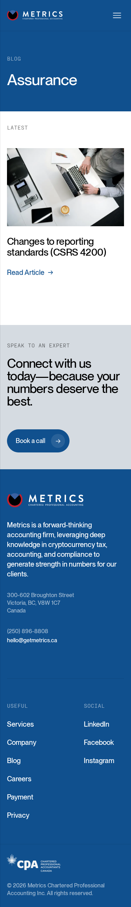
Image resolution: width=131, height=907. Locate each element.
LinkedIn (96, 724)
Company (21, 742)
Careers (19, 779)
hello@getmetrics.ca (32, 640)
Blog (14, 760)
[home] (35, 15)
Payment (20, 797)
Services (20, 724)
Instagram (99, 760)
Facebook (99, 742)
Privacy (18, 815)
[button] (117, 15)
